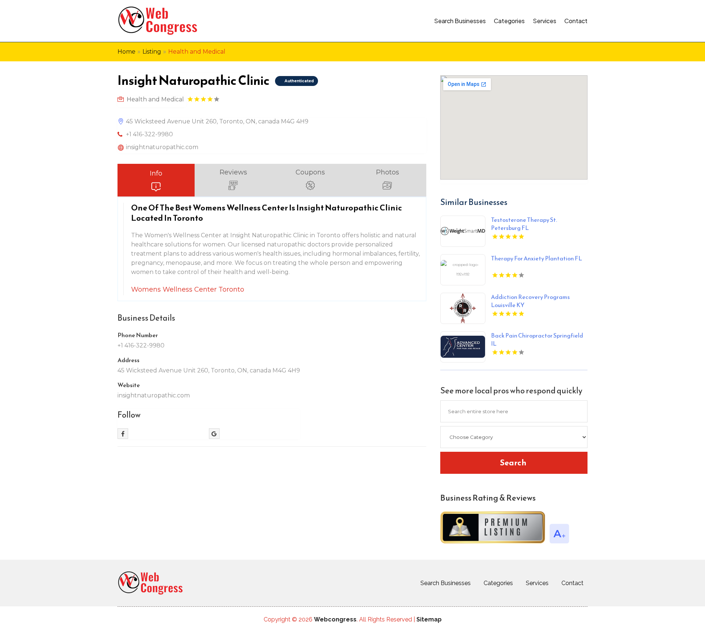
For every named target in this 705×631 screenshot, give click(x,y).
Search (513, 463)
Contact (576, 21)
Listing (151, 51)
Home (126, 51)
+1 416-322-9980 (149, 134)
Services (544, 21)
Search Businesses (460, 21)
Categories (509, 21)
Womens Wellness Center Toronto (187, 289)
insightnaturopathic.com (162, 147)
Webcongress (335, 619)
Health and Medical (196, 51)
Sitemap (429, 619)
